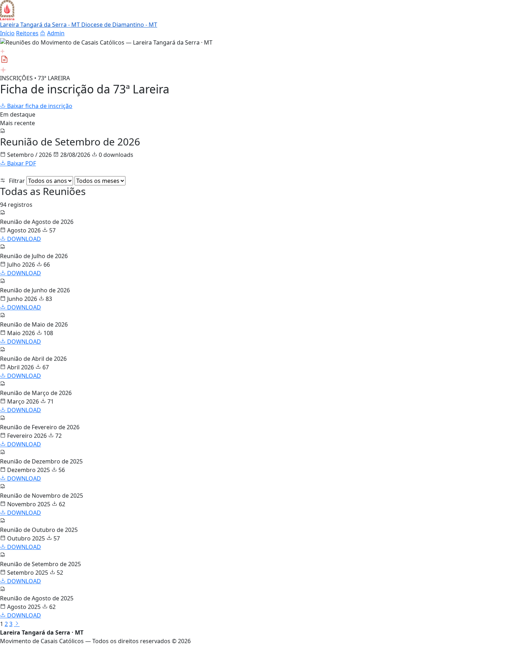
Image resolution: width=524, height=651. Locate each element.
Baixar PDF (21, 163)
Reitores (27, 33)
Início (7, 33)
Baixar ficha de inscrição (39, 106)
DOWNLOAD (23, 239)
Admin (56, 33)
